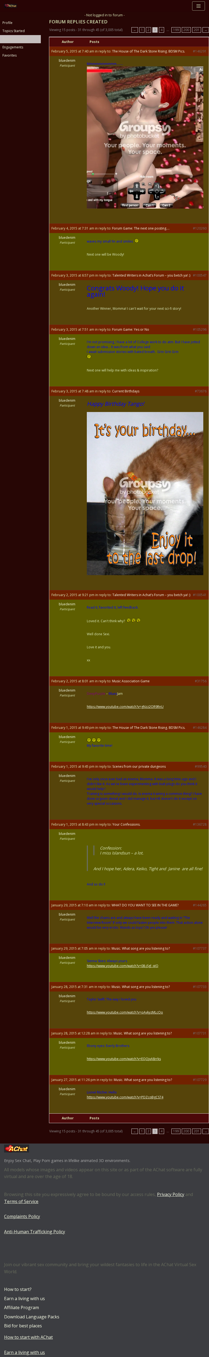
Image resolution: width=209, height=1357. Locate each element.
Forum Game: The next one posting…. (141, 228)
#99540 (201, 766)
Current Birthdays (125, 391)
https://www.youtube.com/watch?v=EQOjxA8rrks (124, 1059)
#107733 (200, 986)
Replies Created (14, 39)
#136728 (200, 824)
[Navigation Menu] (198, 6)
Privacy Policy (170, 1194)
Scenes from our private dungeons (139, 766)
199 (176, 29)
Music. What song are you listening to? (141, 948)
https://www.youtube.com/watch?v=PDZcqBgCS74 (125, 1097)
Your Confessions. (126, 824)
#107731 (200, 1033)
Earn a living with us (24, 1299)
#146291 (200, 51)
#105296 (200, 329)
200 (186, 29)
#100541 (200, 595)
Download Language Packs (31, 1317)
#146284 (200, 727)
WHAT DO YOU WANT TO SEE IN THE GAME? (145, 905)
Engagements (12, 47)
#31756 (201, 681)
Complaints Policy (22, 1216)
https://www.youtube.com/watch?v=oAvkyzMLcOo (125, 1012)
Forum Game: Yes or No (130, 329)
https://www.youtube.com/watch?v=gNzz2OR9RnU (125, 706)
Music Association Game (131, 681)
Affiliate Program (21, 1307)
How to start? (18, 1289)
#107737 (200, 948)
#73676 (201, 391)
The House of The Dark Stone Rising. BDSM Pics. (148, 51)
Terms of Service (21, 1201)
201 (196, 29)
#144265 (200, 905)
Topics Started (13, 31)
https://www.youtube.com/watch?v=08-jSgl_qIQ (122, 965)
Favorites (9, 55)
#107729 (200, 1079)
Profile (7, 22)
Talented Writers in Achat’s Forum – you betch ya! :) (151, 275)
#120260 (200, 228)
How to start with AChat (28, 1337)
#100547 (200, 275)
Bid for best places (23, 1326)
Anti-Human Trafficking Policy (34, 1232)
